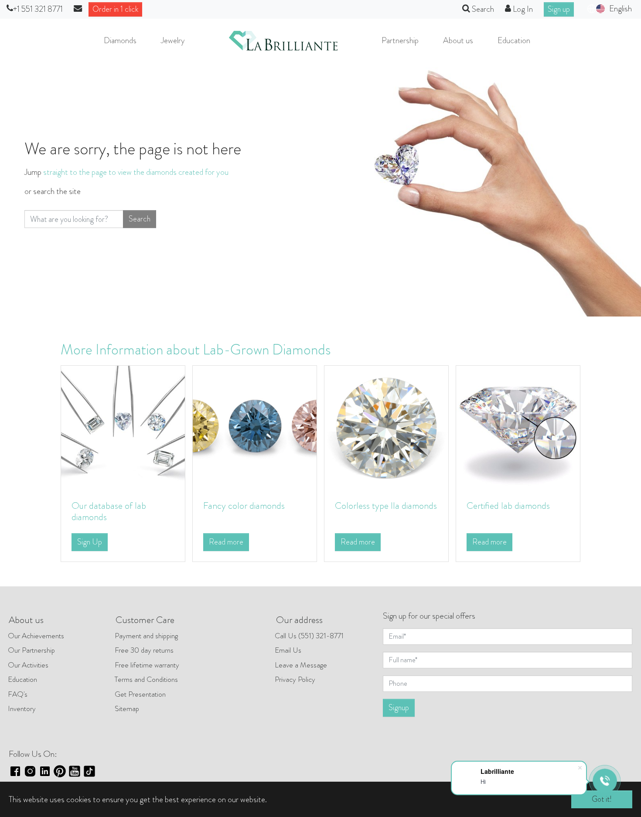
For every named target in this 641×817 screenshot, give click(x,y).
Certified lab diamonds (508, 505)
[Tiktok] (89, 770)
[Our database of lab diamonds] (123, 426)
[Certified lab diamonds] (518, 426)
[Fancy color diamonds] (255, 426)
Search (139, 219)
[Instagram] (30, 770)
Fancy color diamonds (244, 505)
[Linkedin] (44, 770)
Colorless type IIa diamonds (386, 505)
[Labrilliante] (283, 40)
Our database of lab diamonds (109, 511)
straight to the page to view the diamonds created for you (135, 172)
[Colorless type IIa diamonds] (386, 426)
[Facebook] (15, 770)
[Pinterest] (59, 770)
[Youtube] (74, 770)
